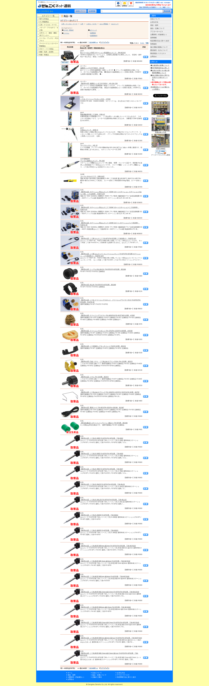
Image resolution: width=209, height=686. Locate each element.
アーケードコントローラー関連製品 (48, 45)
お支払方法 (154, 22)
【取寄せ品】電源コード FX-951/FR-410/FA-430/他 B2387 (102, 407)
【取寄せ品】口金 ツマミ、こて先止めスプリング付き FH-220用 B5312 (106, 361)
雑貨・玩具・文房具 (46, 52)
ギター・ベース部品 (46, 49)
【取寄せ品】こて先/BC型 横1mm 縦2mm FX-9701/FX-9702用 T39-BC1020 (108, 546)
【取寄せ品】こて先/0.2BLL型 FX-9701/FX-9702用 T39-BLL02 (103, 500)
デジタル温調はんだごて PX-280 (92, 161)
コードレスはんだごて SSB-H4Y (92, 176)
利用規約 (153, 44)
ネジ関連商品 (44, 22)
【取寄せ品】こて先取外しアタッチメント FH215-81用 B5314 (103, 346)
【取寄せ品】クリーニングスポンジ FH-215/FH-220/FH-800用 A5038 (106, 331)
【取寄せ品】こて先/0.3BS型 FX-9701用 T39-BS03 (99, 530)
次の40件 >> (93, 42)
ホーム (70, 673)
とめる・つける (91, 24)
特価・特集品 (44, 55)
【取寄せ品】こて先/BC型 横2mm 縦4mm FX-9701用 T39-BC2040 (104, 576)
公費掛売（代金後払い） (159, 34)
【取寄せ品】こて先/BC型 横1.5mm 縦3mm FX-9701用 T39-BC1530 (105, 561)
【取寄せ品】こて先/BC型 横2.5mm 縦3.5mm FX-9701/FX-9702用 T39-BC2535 (109, 592)
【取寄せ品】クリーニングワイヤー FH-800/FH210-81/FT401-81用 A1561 (107, 315)
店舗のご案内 (97, 677)
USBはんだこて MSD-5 (89, 130)
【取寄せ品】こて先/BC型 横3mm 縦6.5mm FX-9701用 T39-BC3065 (105, 607)
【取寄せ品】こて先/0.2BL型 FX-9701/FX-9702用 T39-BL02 (102, 484)
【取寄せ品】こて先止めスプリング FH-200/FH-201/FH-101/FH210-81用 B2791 (109, 392)
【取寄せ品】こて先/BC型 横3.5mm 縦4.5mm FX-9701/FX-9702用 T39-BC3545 (109, 622)
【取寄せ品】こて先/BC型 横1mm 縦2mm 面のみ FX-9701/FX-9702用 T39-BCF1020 (111, 638)
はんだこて (115, 24)
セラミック (93, 30)
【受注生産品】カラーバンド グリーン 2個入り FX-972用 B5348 (103, 423)
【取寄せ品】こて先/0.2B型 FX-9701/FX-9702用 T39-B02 (101, 438)
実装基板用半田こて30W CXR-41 (92, 114)
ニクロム (66, 33)
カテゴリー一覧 (48, 16)
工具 (81, 24)
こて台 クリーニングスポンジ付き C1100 (95, 99)
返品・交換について (157, 28)
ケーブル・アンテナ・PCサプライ (49, 39)
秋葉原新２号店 (160, 132)
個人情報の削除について (159, 47)
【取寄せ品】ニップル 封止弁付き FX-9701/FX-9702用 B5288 (103, 269)
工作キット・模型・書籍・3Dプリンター (48, 34)
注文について (155, 19)
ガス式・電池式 (68, 30)
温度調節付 (93, 36)
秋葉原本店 (161, 116)
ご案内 (118, 5)
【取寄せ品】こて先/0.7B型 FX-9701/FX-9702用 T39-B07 (101, 469)
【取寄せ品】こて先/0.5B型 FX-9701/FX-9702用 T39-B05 (101, 454)
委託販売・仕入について (159, 50)
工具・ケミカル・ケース (48, 25)
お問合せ (124, 5)
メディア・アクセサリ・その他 (48, 29)
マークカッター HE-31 (88, 145)
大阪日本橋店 (160, 148)
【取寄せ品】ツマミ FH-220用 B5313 (94, 377)
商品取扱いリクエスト (158, 53)
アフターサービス (156, 31)
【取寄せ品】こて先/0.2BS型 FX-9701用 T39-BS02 (99, 515)
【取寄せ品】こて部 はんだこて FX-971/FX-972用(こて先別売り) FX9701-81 (108, 238)
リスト (142, 43)
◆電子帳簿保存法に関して (159, 68)
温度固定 (93, 33)
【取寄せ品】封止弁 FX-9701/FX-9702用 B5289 (98, 285)
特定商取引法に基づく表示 (159, 41)
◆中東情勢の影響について (159, 65)
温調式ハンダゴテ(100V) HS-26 (92, 68)
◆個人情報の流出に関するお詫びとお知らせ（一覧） (159, 77)
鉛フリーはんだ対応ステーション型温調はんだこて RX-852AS (103, 53)
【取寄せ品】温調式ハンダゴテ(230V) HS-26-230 (99, 83)
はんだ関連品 (104, 24)
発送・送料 (154, 25)
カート (131, 5)
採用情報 (153, 38)
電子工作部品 (44, 19)
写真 (147, 43)
